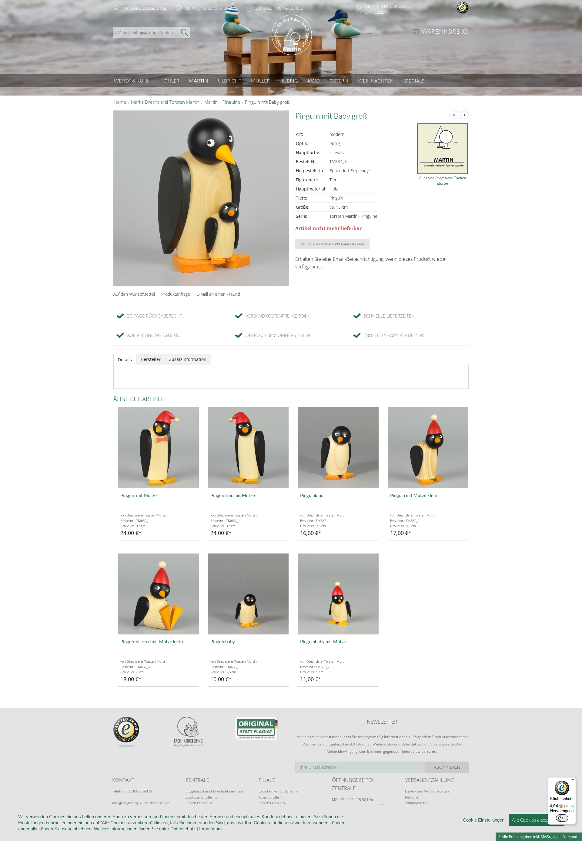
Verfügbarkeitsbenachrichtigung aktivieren (332, 244)
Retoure (411, 797)
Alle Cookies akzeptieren (536, 820)
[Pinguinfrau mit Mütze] (248, 447)
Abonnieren (447, 767)
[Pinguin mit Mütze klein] (428, 447)
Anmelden (376, 12)
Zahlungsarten (417, 803)
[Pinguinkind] (338, 447)
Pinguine (231, 102)
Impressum (210, 828)
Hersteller (151, 359)
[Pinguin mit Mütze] (158, 447)
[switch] (562, 818)
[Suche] (184, 32)
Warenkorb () (445, 31)
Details (125, 359)
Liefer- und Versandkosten (427, 791)
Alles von (442, 180)
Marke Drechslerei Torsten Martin (165, 102)
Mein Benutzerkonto (388, 6)
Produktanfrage (175, 294)
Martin (211, 102)
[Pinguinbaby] (248, 593)
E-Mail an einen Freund (218, 294)
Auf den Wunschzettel (134, 294)
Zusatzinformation (187, 359)
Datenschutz (183, 828)
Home (120, 102)
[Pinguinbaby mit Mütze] (338, 593)
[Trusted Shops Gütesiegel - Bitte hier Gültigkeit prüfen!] (463, 7)
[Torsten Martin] (291, 40)
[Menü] (572, 781)
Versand (570, 836)
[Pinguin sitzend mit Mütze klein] (158, 593)
